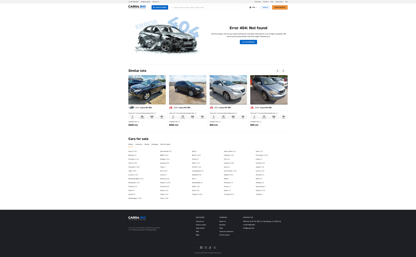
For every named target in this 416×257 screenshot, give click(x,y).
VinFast (259, 194)
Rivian (227, 186)
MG (194, 179)
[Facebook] (201, 247)
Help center (279, 1)
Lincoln (133, 175)
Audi (259, 151)
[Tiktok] (210, 247)
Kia (163, 171)
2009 (182, 107)
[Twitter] (214, 247)
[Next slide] (283, 71)
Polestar (260, 182)
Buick (196, 155)
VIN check (258, 1)
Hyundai (133, 167)
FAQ (286, 1)
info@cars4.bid (145, 1)
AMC (194, 151)
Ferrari (195, 159)
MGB (226, 179)
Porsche (164, 186)
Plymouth (228, 182)
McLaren (260, 175)
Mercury (164, 179)
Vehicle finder (160, 7)
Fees (272, 1)
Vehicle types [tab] (165, 144)
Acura (132, 151)
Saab (131, 190)
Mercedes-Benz (136, 179)
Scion (195, 190)
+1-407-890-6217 (249, 225)
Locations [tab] (138, 144)
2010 (143, 107)
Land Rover (230, 171)
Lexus (260, 171)
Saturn (164, 190)
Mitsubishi (134, 182)
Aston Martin (230, 151)
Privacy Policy (151, 229)
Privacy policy (224, 235)
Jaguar (260, 167)
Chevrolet (262, 155)
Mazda (228, 175)
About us (222, 221)
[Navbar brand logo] (137, 7)
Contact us (155, 1)
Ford (132, 163)
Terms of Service (138, 229)
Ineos (163, 167)
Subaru (260, 190)
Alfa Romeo (165, 151)
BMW (164, 155)
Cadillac (229, 155)
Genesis (164, 163)
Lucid (163, 175)
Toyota (197, 194)
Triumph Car (229, 194)
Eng (253, 7)
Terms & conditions (226, 231)
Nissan (165, 182)
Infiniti (196, 167)
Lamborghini (197, 171)
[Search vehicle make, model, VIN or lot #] (172, 7)
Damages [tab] (154, 144)
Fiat (227, 159)
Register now (280, 7)
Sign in (265, 7)
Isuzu (227, 167)
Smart (227, 190)
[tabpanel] (208, 175)
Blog (197, 235)
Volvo (164, 198)
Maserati (196, 175)
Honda (229, 163)
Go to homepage (248, 42)
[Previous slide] (277, 71)
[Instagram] (206, 247)
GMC (196, 163)
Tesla (164, 194)
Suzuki (131, 194)
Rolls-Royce (261, 186)
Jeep (132, 171)
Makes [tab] (130, 144)
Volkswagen (135, 198)
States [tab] (147, 144)
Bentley (132, 155)
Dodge (165, 159)
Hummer (260, 163)
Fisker (259, 159)
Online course (201, 225)
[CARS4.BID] (137, 221)
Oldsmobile (197, 182)
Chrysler (133, 159)
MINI (259, 179)
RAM (196, 186)
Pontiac (132, 186)
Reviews (265, 1)
